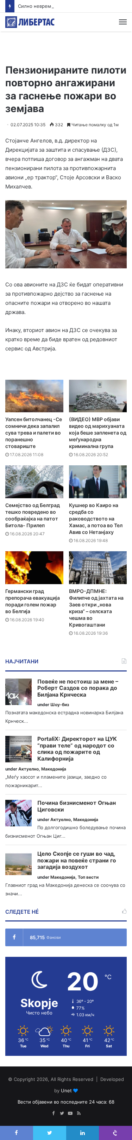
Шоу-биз (59, 704)
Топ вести (88, 877)
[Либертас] (30, 22)
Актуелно (28, 769)
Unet (66, 1090)
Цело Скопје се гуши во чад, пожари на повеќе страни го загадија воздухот (76, 860)
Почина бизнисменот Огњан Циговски (76, 806)
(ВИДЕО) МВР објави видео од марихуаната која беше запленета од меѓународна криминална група (97, 432)
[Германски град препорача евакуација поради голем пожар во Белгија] (34, 567)
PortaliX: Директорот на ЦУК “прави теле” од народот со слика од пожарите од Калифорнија (77, 749)
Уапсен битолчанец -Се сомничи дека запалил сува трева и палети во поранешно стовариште (33, 432)
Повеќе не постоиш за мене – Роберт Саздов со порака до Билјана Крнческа (77, 688)
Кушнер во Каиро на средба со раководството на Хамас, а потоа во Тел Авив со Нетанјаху (95, 518)
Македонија (53, 769)
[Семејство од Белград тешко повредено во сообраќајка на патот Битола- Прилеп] (34, 481)
